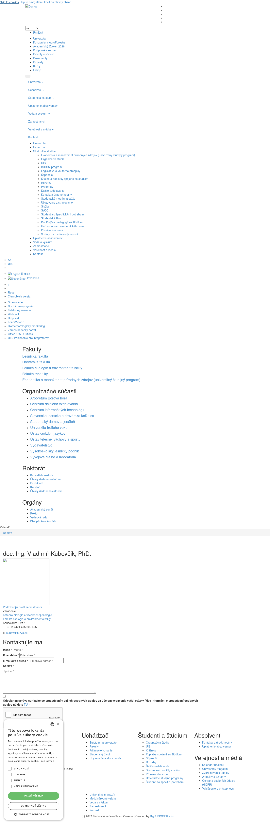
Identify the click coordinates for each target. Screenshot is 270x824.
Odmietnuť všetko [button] (33, 806)
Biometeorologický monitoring (26, 326)
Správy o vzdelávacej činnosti (59, 234)
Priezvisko (11, 655)
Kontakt (33, 137)
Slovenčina (32, 278)
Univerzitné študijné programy (164, 778)
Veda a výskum (38, 113)
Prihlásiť (38, 32)
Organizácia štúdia (52, 159)
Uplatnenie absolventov (43, 106)
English (25, 274)
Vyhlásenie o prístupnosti (218, 788)
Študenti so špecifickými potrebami (62, 214)
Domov (7, 533)
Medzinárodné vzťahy (103, 798)
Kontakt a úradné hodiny (56, 194)
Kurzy (36, 66)
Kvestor (35, 487)
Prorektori (36, 483)
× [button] (57, 723)
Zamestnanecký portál (22, 330)
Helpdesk (14, 318)
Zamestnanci (36, 121)
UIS (43, 163)
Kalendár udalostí (213, 765)
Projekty (38, 62)
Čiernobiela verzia (19, 296)
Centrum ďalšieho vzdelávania (54, 403)
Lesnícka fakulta (35, 356)
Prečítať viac (47, 761)
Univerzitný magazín (215, 769)
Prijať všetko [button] (33, 795)
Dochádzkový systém (21, 306)
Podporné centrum (45, 50)
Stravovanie (15, 302)
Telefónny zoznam (19, 310)
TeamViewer (16, 322)
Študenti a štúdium (40, 98)
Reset (11, 292)
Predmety (47, 187)
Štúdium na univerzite (103, 742)
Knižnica (151, 750)
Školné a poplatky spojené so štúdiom (64, 179)
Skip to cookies (9, 2)
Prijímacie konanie (101, 750)
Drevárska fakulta (36, 361)
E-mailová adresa (15, 661)
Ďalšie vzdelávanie (52, 191)
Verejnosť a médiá (40, 129)
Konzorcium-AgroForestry (49, 42)
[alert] (33, 769)
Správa (8, 666)
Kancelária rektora (41, 475)
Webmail (13, 314)
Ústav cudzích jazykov (47, 433)
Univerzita (39, 38)
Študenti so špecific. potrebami (165, 782)
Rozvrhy (46, 183)
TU (26, 704)
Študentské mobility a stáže (58, 198)
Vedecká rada (38, 517)
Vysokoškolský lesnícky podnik (54, 450)
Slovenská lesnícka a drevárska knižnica (62, 415)
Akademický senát (41, 509)
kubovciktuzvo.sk (16, 633)
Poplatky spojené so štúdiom (164, 754)
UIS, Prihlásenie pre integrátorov (28, 338)
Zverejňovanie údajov (215, 773)
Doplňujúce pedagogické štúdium (62, 222)
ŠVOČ (44, 210)
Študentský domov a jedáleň (52, 421)
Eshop (37, 70)
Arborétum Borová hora (48, 397)
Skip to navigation (31, 2)
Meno (7, 650)
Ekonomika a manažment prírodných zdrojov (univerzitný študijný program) (88, 155)
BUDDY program (51, 167)
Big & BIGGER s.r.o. (162, 816)
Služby (45, 206)
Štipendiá (47, 175)
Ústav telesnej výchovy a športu (55, 439)
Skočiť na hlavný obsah (56, 2)
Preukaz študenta (52, 230)
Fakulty (94, 746)
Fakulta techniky (35, 373)
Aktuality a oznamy (214, 777)
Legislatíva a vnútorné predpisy (60, 171)
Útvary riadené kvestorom (46, 491)
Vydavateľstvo (41, 444)
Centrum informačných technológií (57, 409)
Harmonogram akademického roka (63, 226)
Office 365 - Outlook (20, 334)
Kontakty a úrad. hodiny (217, 742)
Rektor (34, 513)
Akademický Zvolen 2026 (49, 46)
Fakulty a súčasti (43, 54)
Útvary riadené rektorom (45, 479)
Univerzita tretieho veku (48, 427)
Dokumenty (40, 58)
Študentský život (51, 218)
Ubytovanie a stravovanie (57, 202)
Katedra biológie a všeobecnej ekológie (27, 615)
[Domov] (31, 6)
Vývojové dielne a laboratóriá (53, 456)
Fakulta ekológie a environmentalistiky (52, 367)
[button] (10, 769)
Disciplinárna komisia (43, 521)
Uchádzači (35, 90)
